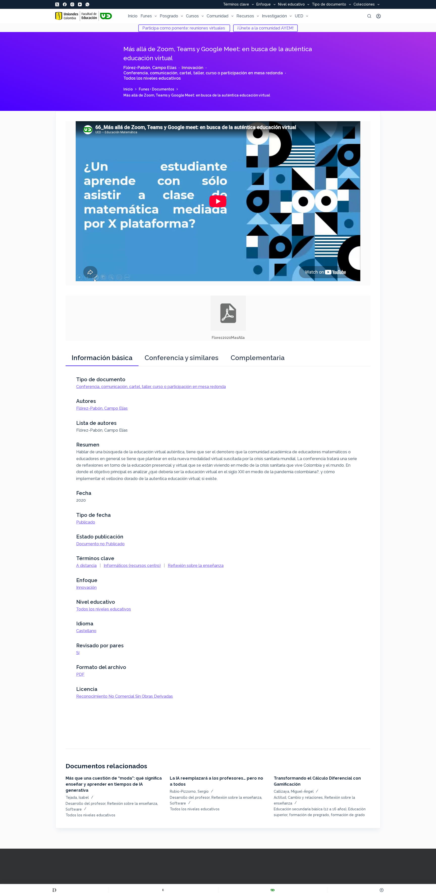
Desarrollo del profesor (85, 804)
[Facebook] (65, 4)
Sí (77, 652)
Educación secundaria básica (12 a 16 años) (310, 809)
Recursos (245, 16)
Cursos (192, 16)
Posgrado (169, 16)
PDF (80, 674)
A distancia (86, 565)
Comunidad (217, 16)
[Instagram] (72, 4)
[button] (228, 318)
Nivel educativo (291, 4)
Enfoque (263, 4)
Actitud (280, 797)
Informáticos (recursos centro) (132, 565)
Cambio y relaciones (305, 797)
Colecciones (364, 4)
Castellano (86, 630)
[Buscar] (369, 16)
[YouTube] (80, 4)
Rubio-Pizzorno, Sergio (189, 791)
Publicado (85, 522)
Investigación (274, 16)
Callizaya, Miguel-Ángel (294, 791)
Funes (146, 16)
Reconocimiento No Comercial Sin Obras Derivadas (124, 696)
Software (74, 809)
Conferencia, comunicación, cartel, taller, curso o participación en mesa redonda (203, 73)
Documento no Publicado (100, 543)
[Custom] (54, 890)
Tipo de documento (329, 4)
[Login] (378, 16)
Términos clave (236, 4)
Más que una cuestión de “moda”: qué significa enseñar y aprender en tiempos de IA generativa (114, 784)
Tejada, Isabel (77, 797)
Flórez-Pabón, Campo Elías (149, 67)
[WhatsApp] (87, 4)
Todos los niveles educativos (152, 78)
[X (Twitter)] (57, 4)
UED (299, 16)
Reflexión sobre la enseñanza (196, 565)
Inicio (133, 16)
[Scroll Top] (381, 890)
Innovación (192, 67)
